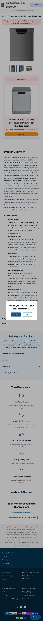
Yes (16, 314)
